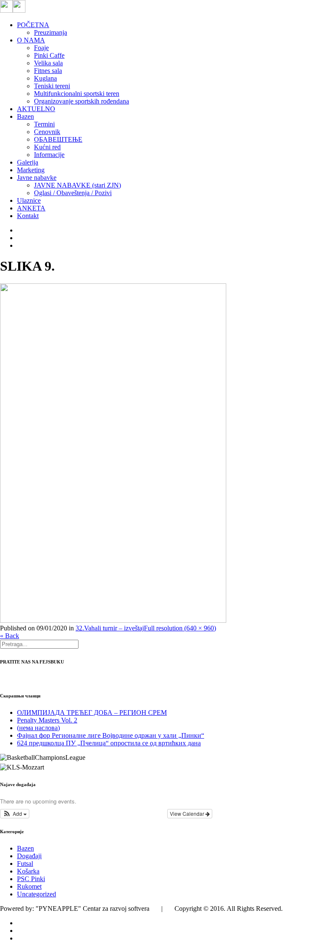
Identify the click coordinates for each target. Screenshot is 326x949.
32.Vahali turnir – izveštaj (110, 628)
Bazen (25, 848)
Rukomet (29, 886)
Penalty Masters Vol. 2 (47, 720)
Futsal (25, 863)
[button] (14, 813)
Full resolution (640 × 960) (180, 628)
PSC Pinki (31, 878)
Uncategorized (36, 894)
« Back (9, 635)
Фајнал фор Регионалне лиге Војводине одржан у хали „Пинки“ (110, 735)
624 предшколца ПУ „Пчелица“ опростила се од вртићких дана (109, 743)
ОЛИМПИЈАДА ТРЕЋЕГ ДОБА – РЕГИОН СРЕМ (92, 712)
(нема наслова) (38, 727)
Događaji (29, 855)
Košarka (28, 871)
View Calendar (187, 813)
